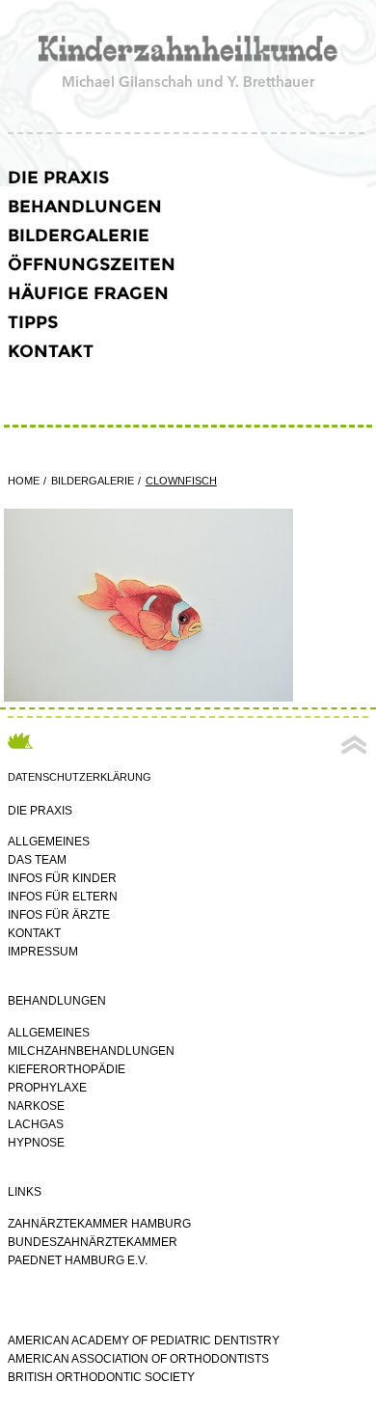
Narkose (36, 1106)
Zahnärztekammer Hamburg (99, 1223)
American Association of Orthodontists (138, 1359)
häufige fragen (88, 293)
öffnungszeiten (91, 264)
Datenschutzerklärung (79, 777)
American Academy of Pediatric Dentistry (144, 1340)
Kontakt (51, 351)
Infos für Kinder (62, 878)
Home (24, 480)
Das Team (37, 860)
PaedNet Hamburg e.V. (78, 1260)
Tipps (33, 322)
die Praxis (58, 177)
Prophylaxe (47, 1087)
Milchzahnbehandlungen (91, 1051)
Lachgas (36, 1124)
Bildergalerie (78, 235)
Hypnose (36, 1142)
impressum (43, 951)
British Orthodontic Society (101, 1377)
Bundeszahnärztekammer (92, 1242)
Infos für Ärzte (59, 915)
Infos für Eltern (63, 896)
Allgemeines (49, 841)
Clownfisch (181, 480)
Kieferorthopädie (66, 1069)
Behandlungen (85, 206)
